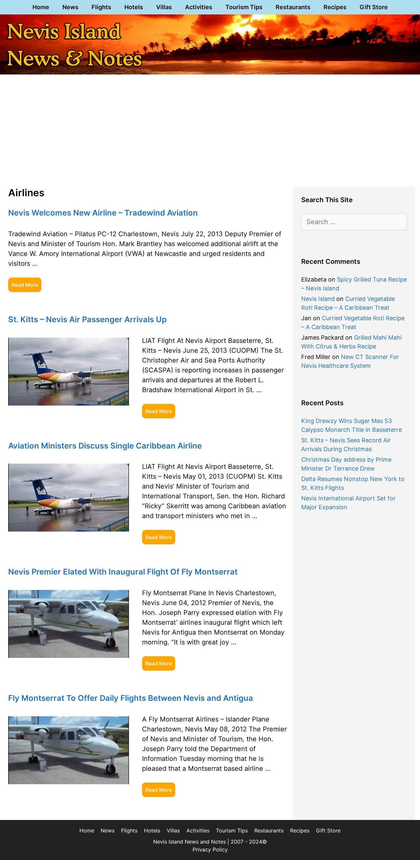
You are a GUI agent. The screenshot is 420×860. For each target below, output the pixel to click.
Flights (101, 7)
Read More (24, 285)
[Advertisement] (210, 129)
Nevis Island (318, 298)
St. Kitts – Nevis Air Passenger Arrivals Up (87, 319)
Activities (198, 7)
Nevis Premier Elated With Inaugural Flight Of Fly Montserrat (123, 572)
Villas (164, 7)
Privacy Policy (210, 849)
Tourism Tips (243, 7)
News (70, 7)
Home (40, 7)
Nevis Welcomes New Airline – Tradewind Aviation (103, 213)
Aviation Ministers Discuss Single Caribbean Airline (105, 446)
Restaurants (293, 7)
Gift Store (374, 7)
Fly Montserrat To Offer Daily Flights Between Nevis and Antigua (130, 698)
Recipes (335, 7)
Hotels (133, 7)
